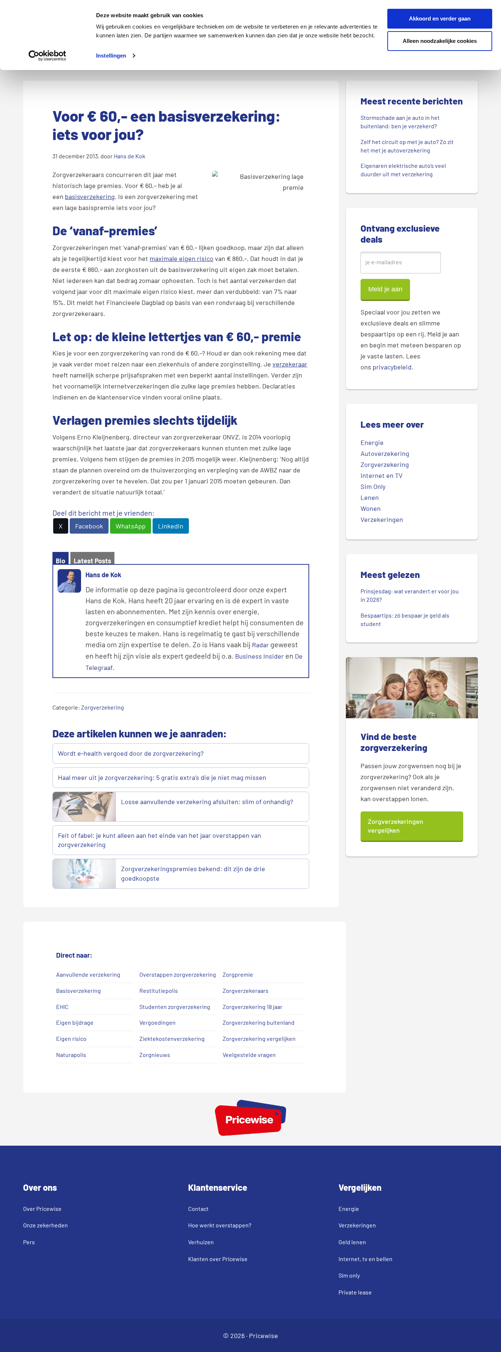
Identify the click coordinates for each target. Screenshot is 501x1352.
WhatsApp (131, 526)
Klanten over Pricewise (218, 1258)
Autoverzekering (385, 453)
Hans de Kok (103, 575)
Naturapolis (71, 1054)
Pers (29, 1241)
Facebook (89, 526)
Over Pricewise (42, 1208)
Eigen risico (71, 1038)
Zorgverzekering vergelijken (259, 1038)
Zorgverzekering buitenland (259, 1022)
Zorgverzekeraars (245, 990)
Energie (372, 442)
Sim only (349, 1275)
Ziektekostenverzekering (172, 1038)
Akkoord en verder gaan (440, 18)
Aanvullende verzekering (88, 974)
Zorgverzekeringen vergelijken (395, 825)
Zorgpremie (238, 974)
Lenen (370, 497)
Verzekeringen (382, 519)
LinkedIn (170, 526)
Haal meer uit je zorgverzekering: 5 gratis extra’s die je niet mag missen (162, 777)
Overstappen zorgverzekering (177, 974)
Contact (198, 1208)
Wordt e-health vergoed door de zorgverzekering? (131, 753)
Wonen (371, 508)
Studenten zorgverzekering (174, 1006)
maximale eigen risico (181, 258)
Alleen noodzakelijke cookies (440, 41)
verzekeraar (290, 364)
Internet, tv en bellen (365, 1258)
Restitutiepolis (158, 990)
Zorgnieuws (154, 1054)
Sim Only (373, 486)
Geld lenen (352, 1241)
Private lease (355, 1292)
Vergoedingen (157, 1022)
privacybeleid (392, 367)
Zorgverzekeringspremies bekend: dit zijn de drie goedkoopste (193, 873)
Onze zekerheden (45, 1225)
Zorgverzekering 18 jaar (252, 1006)
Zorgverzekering (102, 707)
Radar (260, 645)
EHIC (62, 1006)
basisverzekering (90, 196)
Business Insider (259, 656)
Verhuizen (201, 1241)
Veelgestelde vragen (249, 1054)
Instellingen (111, 55)
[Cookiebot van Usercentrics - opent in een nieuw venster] (47, 55)
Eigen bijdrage (75, 1022)
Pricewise (263, 1335)
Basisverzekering (78, 990)
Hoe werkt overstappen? (219, 1225)
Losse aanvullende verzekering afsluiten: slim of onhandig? (207, 801)
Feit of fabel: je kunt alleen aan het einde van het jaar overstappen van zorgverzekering (159, 840)
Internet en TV (382, 475)
